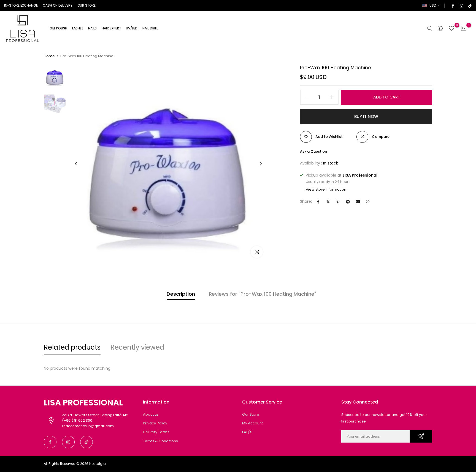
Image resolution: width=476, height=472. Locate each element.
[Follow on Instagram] (461, 5)
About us (151, 414)
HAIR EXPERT (111, 28)
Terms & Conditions (160, 441)
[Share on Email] (358, 201)
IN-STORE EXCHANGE (21, 5)
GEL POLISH (58, 28)
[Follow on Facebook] (452, 5)
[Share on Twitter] (328, 201)
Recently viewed (137, 347)
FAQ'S (247, 432)
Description (181, 293)
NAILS (92, 28)
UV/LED (131, 28)
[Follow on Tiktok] (469, 5)
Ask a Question (313, 151)
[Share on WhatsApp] (368, 201)
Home (49, 56)
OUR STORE (86, 5)
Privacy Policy (155, 423)
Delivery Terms (156, 432)
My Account (252, 423)
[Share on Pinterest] (338, 201)
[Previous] (80, 164)
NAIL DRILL (150, 28)
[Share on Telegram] (348, 201)
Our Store (250, 414)
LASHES (77, 28)
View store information (326, 189)
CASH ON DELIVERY (57, 5)
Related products (72, 347)
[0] (451, 28)
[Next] (256, 164)
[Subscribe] (421, 436)
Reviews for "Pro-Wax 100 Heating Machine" (262, 293)
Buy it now (366, 116)
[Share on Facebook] (318, 201)
